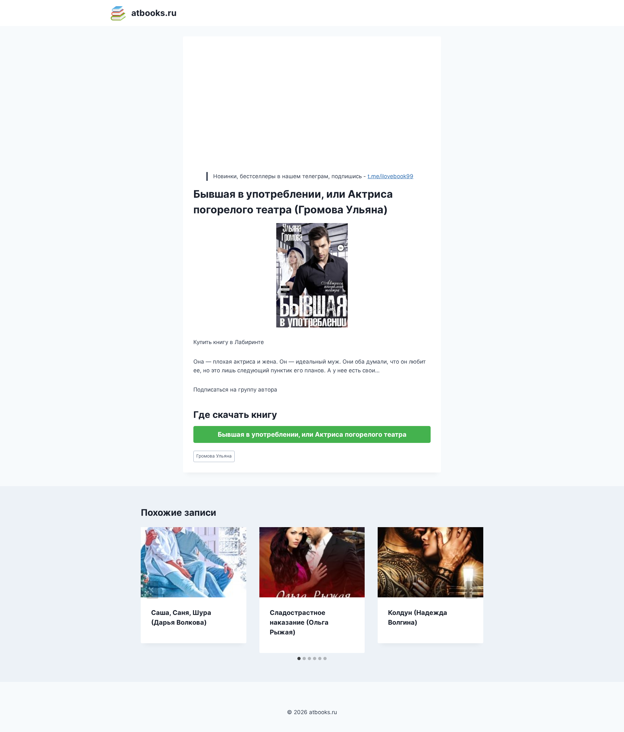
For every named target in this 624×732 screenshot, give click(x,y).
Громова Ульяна (214, 456)
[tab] (299, 658)
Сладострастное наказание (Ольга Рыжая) (299, 622)
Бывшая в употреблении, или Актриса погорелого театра (312, 434)
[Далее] (471, 590)
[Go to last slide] (152, 590)
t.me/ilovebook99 (390, 176)
